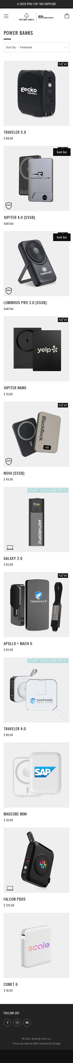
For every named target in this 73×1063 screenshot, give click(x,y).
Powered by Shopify (50, 1043)
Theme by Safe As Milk (25, 1043)
